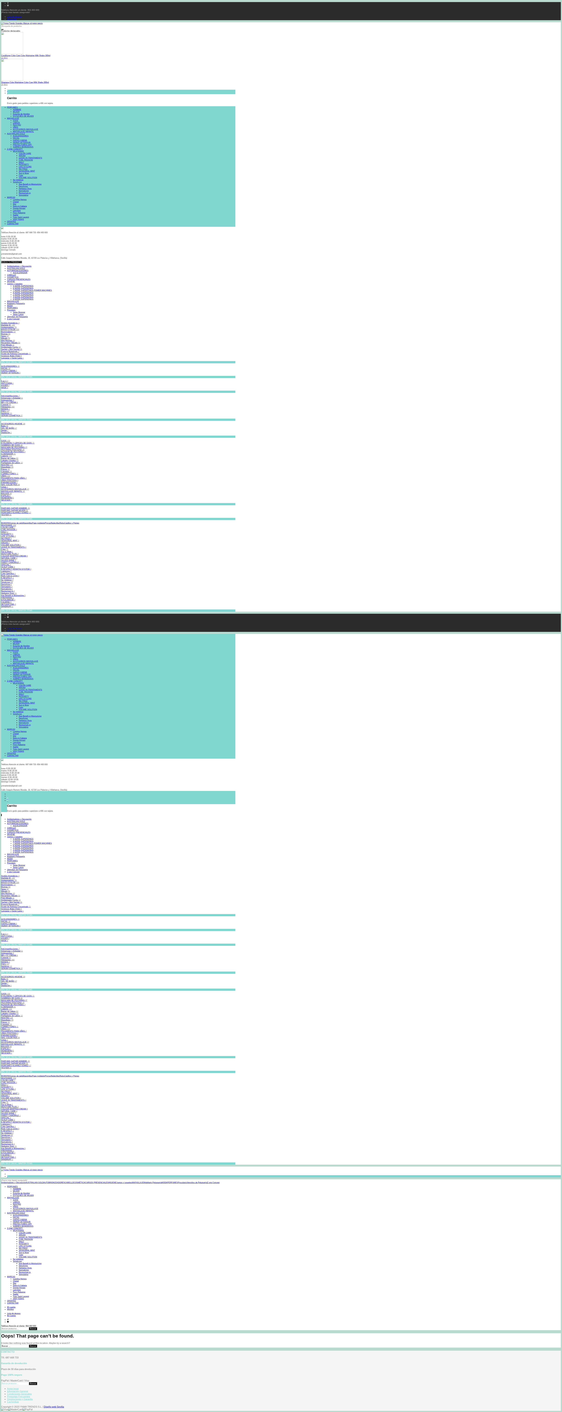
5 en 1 (4, 381)
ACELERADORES (10, 366)
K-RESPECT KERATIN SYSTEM (16, 569)
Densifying (6, 584)
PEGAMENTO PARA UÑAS (13, 478)
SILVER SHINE (8, 560)
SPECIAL (6, 565)
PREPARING (7, 598)
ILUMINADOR (8, 454)
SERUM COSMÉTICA (12, 416)
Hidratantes (7, 407)
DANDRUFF (7, 606)
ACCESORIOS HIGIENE (13, 424)
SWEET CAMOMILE (10, 562)
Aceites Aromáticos (10, 323)
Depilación (6, 432)
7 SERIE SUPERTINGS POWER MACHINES (32, 290)
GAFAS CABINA (9, 371)
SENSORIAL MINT (10, 541)
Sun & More (7, 551)
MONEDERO (7, 498)
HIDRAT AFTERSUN (10, 373)
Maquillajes (7, 467)
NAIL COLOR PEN (10, 485)
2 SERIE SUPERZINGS (23, 295)
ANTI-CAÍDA (7, 383)
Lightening (6, 571)
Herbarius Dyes (9, 593)
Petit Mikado (7, 345)
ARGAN (5, 543)
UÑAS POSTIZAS (9, 480)
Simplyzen (7, 582)
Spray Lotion (18, 314)
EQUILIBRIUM (8, 600)
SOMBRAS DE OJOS (12, 445)
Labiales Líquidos (10, 460)
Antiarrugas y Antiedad (12, 398)
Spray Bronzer (19, 312)
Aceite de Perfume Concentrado (16, 354)
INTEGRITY (7, 534)
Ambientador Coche (10, 347)
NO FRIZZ (6, 538)
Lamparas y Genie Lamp (12, 358)
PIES (5, 411)
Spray (5, 336)
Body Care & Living (10, 576)
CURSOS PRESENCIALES (18, 279)
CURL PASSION (9, 530)
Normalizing (7, 589)
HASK (4, 388)
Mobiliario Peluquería (16, 303)
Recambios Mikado (10, 343)
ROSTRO (7, 465)
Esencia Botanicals (10, 351)
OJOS (5, 441)
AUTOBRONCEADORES (17, 270)
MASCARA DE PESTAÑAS (14, 447)
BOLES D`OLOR (10, 329)
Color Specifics (8, 573)
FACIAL (5, 368)
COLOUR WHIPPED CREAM (14, 556)
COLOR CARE (8, 527)
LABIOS (6, 456)
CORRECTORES (9, 474)
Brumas (5, 334)
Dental (4, 430)
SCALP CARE (8, 567)
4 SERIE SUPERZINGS (23, 299)
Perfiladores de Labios (12, 463)
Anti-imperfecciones (10, 396)
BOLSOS (6, 493)
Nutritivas (6, 413)
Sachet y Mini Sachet (11, 349)
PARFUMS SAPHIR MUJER (14, 510)
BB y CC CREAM (9, 402)
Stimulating (6, 587)
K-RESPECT (7, 578)
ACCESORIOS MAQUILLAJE (15, 489)
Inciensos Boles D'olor (11, 356)
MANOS (5, 409)
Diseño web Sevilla (54, 1407)
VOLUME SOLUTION (11, 545)
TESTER (6, 515)
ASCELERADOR (20, 273)
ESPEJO (6, 496)
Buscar (33, 1329)
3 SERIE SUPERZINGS (23, 297)
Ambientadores (9, 327)
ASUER (5, 385)
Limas (4, 487)
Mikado (5, 338)
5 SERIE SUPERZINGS (23, 286)
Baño (4, 426)
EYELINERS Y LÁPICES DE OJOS (17, 443)
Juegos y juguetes (15, 284)
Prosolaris (11, 310)
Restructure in (8, 591)
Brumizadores (8, 332)
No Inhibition (7, 580)
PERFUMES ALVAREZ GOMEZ (16, 513)
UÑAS (5, 476)
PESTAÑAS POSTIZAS (12, 449)
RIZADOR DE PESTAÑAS (13, 452)
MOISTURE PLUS (9, 554)
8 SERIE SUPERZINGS (23, 292)
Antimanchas (7, 400)
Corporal (6, 405)
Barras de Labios (9, 458)
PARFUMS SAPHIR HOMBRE (15, 508)
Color (4, 549)
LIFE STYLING (8, 536)
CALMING (6, 602)
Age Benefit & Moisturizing (13, 595)
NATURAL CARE (9, 558)
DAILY (4, 532)
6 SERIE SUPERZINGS (23, 288)
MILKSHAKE (8, 525)
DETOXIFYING (8, 604)
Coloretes (6, 471)
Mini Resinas (8, 340)
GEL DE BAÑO (9, 428)
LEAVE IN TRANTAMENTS (13, 547)
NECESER (6, 500)
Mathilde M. (8, 325)
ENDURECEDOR (9, 482)
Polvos (5, 469)
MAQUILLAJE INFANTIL (13, 491)
